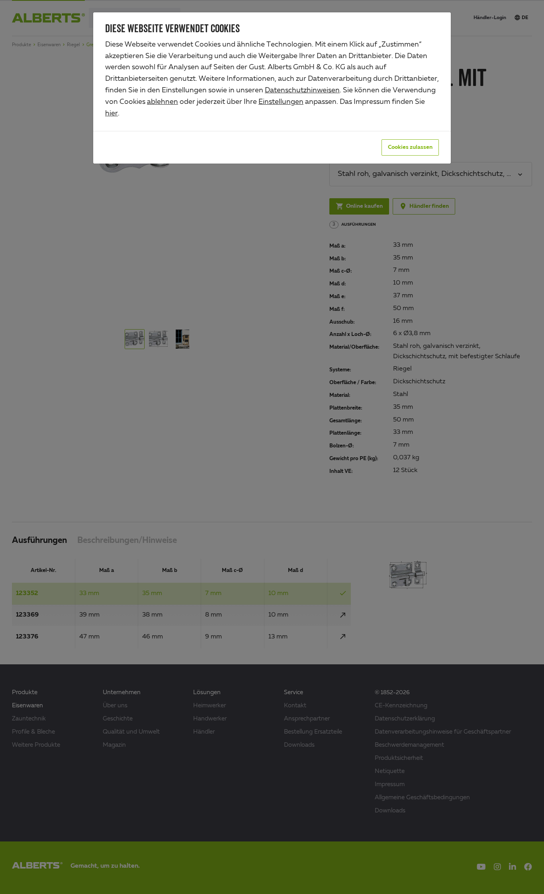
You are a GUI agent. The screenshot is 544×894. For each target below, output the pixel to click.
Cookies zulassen (410, 147)
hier (111, 113)
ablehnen (162, 101)
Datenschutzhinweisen (302, 90)
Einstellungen (280, 101)
